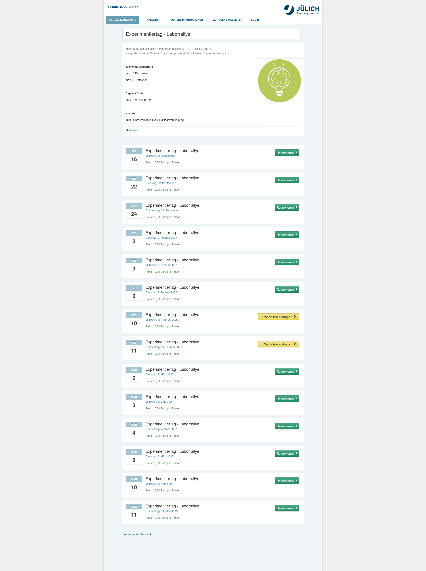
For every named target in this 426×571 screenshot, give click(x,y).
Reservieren (286, 152)
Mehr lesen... (133, 130)
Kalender (153, 19)
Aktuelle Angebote (122, 19)
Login (255, 19)
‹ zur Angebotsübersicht (136, 534)
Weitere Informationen (187, 19)
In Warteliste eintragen (277, 317)
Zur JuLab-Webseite (227, 19)
